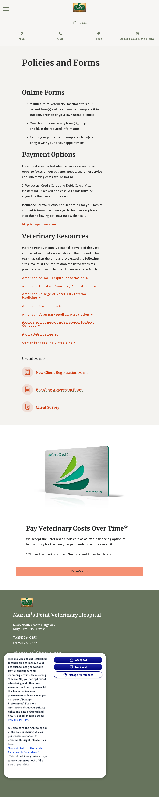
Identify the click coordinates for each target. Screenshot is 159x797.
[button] (6, 9)
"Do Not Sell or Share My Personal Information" (25, 750)
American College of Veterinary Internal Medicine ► (54, 295)
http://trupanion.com (39, 224)
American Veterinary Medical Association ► (58, 314)
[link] (79, 8)
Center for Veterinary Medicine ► (49, 342)
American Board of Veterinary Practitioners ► (59, 286)
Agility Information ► (40, 334)
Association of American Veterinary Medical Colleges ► (58, 323)
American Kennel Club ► (42, 306)
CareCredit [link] (79, 571)
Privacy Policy (18, 719)
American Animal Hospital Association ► (55, 278)
